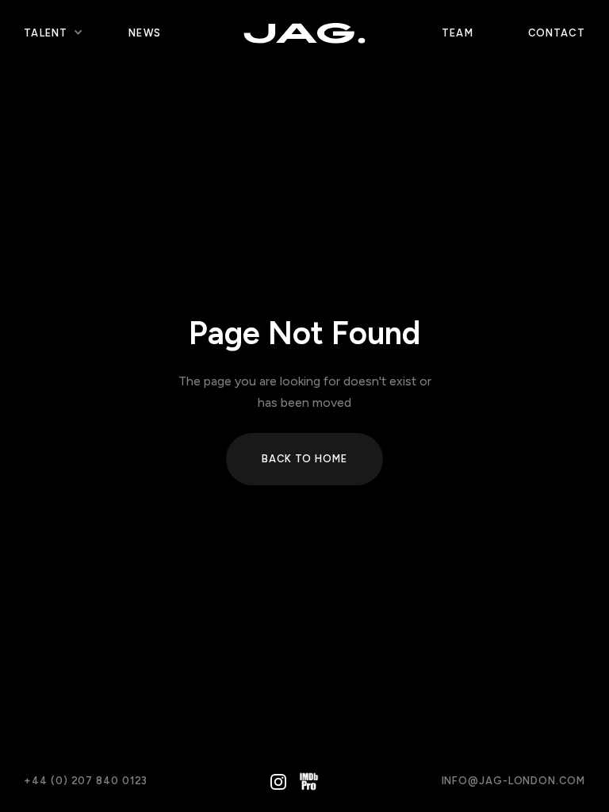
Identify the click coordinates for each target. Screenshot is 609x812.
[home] (304, 33)
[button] (45, 33)
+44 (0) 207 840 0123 (85, 781)
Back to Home (304, 459)
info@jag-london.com (513, 781)
